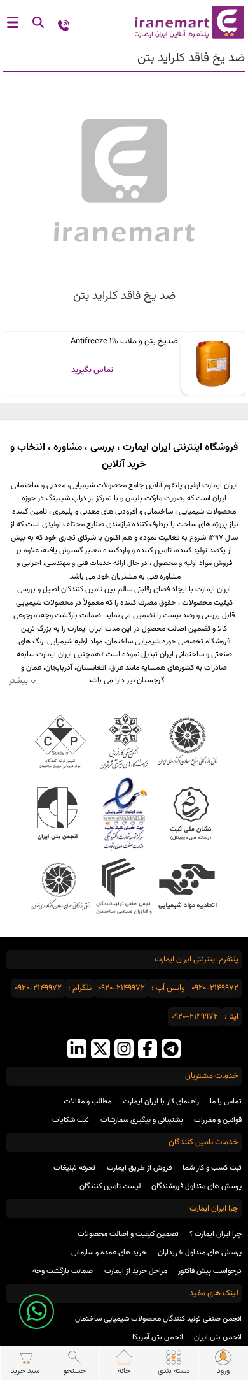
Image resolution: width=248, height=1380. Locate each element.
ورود (223, 1371)
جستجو (75, 1371)
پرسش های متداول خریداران (200, 1252)
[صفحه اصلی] (186, 22)
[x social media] (100, 1050)
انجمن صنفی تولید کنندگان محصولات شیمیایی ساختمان (158, 1319)
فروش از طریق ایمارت (139, 1168)
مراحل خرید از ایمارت (135, 1271)
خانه (124, 1371)
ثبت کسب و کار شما (212, 1168)
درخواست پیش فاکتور (210, 1271)
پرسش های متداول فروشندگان (196, 1186)
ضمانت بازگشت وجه (62, 1271)
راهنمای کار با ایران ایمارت (161, 1101)
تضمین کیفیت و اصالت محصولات (128, 1234)
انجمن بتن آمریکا (157, 1337)
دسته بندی (174, 1371)
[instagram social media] (124, 1050)
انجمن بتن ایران (218, 1337)
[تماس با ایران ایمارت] (63, 24)
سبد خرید (25, 1371)
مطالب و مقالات (87, 1101)
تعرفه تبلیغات (74, 1168)
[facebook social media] (147, 1050)
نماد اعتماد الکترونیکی (124, 814)
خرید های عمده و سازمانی (109, 1252)
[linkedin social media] (76, 1050)
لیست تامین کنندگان (110, 1186)
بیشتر (18, 680)
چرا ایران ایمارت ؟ (215, 1234)
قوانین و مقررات (218, 1120)
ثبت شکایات (70, 1120)
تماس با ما (226, 1101)
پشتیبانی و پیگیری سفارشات (141, 1120)
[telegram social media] (171, 1050)
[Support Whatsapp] (36, 1311)
